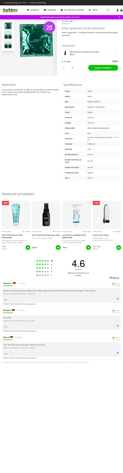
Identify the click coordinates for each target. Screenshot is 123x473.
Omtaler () (66, 24)
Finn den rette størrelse (74, 10)
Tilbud (95, 10)
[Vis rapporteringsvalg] (118, 299)
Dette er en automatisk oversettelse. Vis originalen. (19, 294)
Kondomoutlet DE (30, 304)
